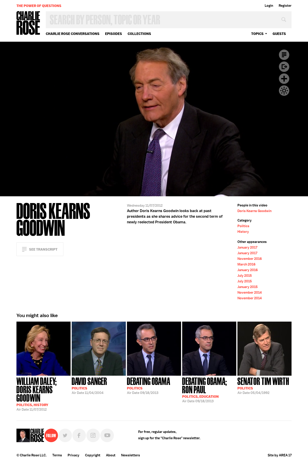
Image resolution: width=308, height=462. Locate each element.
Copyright (92, 455)
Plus (284, 78)
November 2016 (249, 258)
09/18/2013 (148, 385)
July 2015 (244, 275)
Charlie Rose (28, 23)
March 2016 (246, 264)
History (243, 231)
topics (257, 34)
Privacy (73, 455)
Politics (243, 226)
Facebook (79, 435)
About (110, 455)
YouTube (107, 435)
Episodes (113, 34)
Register (285, 5)
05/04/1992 (263, 385)
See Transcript (43, 249)
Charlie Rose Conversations (72, 34)
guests (279, 34)
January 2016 (247, 270)
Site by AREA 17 (280, 455)
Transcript (284, 55)
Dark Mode (284, 90)
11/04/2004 (89, 385)
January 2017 (247, 247)
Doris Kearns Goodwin (254, 211)
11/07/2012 (36, 394)
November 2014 (249, 292)
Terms (57, 455)
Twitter (65, 435)
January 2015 (247, 287)
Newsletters (130, 455)
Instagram (93, 435)
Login (269, 5)
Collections (139, 34)
